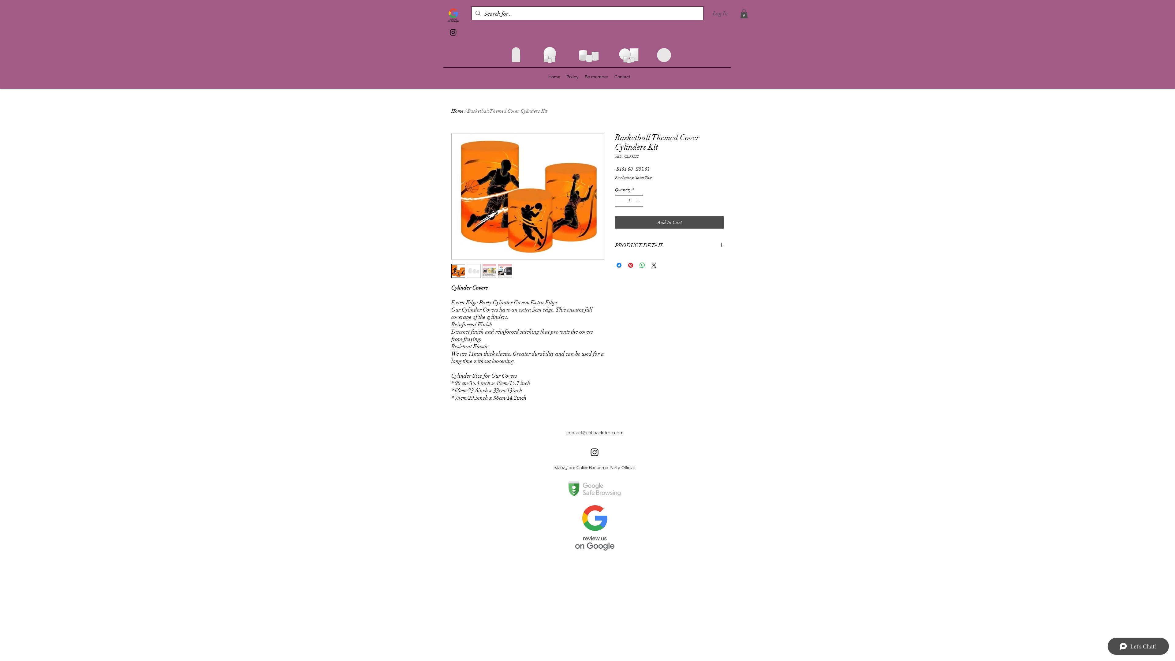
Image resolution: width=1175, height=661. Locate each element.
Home (457, 111)
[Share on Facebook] (619, 265)
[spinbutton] (629, 201)
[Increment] (638, 201)
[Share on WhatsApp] (642, 265)
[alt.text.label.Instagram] (453, 32)
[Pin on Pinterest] (630, 265)
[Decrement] (620, 201)
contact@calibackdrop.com (595, 432)
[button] (744, 13)
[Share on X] (654, 265)
